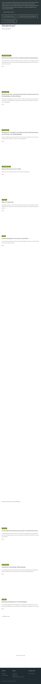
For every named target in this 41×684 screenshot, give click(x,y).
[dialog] (20, 12)
